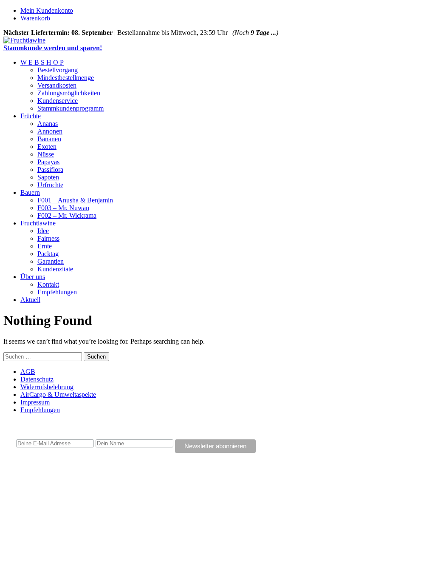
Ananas (47, 123)
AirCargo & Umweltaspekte (58, 394)
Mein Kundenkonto (46, 10)
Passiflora (50, 169)
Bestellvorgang (57, 70)
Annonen (49, 131)
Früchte (30, 116)
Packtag (48, 253)
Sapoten (48, 177)
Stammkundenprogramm (70, 108)
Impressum (35, 402)
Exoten (46, 146)
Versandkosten (56, 85)
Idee (43, 230)
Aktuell (30, 299)
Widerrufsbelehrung (46, 386)
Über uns (32, 276)
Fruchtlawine (38, 223)
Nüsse (45, 154)
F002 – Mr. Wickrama (66, 215)
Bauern (30, 192)
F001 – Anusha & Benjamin (75, 200)
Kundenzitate (55, 269)
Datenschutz (37, 379)
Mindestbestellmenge (65, 77)
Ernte (44, 246)
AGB (27, 371)
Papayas (48, 161)
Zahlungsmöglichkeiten (68, 93)
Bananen (49, 138)
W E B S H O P (42, 62)
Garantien (50, 261)
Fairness (48, 238)
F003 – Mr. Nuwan (63, 207)
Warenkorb (35, 18)
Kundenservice (57, 100)
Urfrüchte (50, 184)
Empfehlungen (57, 292)
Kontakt (48, 284)
